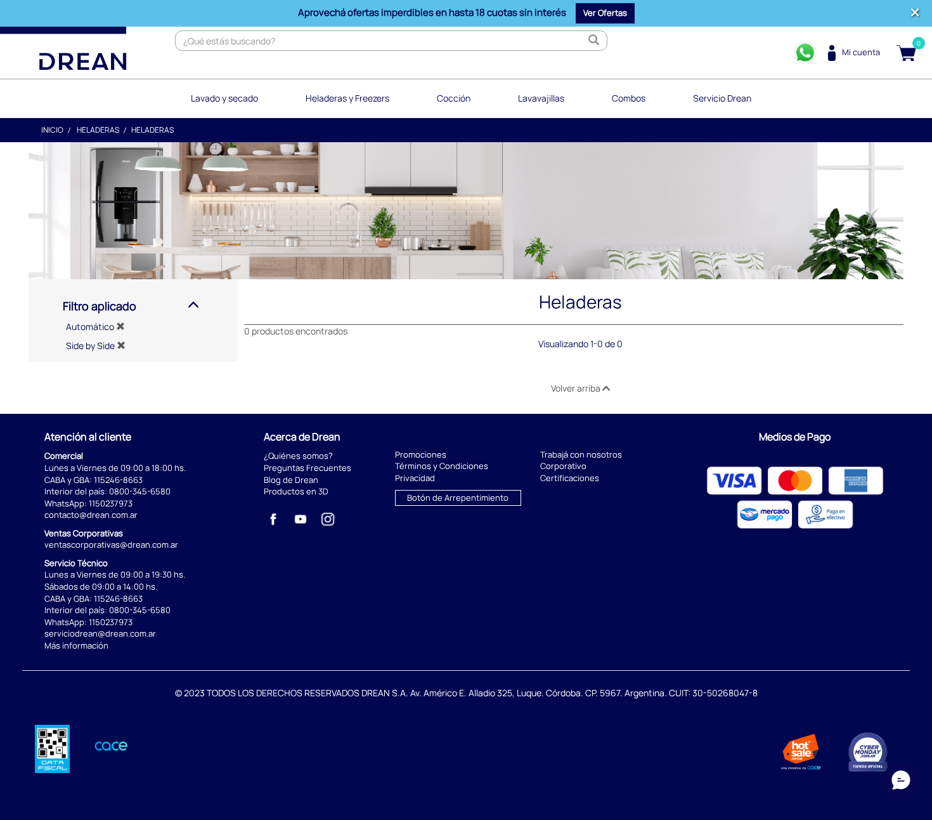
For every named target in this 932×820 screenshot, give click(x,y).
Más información (76, 645)
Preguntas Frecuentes (307, 467)
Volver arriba (576, 388)
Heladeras (98, 129)
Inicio (52, 129)
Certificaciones (569, 478)
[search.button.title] (594, 41)
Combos (628, 98)
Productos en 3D (296, 491)
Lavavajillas (541, 98)
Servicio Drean (722, 98)
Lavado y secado (224, 98)
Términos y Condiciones (441, 466)
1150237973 (111, 503)
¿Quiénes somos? (298, 455)
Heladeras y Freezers (347, 98)
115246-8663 (118, 480)
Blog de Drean (291, 480)
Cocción (453, 98)
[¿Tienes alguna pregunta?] (805, 52)
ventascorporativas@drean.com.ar (111, 544)
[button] (605, 13)
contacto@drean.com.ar (91, 514)
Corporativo (563, 466)
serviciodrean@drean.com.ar (100, 633)
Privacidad (415, 478)
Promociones (420, 454)
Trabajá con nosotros (581, 454)
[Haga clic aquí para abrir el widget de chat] (901, 782)
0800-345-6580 (140, 491)
